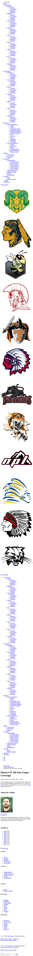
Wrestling (10, 64)
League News (10, 154)
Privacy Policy (8, 939)
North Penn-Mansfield (16, 131)
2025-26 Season (14, 163)
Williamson (13, 140)
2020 (5, 840)
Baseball (9, 6)
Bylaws (9, 173)
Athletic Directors (11, 172)
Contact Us (7, 182)
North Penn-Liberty (15, 130)
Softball (9, 94)
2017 (5, 844)
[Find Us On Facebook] (4, 757)
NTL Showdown (14, 162)
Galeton (12, 144)
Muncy (12, 147)
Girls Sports (7, 71)
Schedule (12, 7)
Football (9, 28)
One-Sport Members (12, 143)
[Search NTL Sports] (4, 760)
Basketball (10, 13)
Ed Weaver (4, 814)
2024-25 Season (14, 164)
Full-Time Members (12, 124)
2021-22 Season (14, 169)
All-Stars (6, 176)
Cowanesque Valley (15, 128)
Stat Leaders (13, 9)
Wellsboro (12, 139)
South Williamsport (15, 150)
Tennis (9, 49)
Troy (11, 137)
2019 (5, 841)
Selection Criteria (11, 179)
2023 (5, 835)
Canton (12, 127)
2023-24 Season (14, 166)
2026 (5, 831)
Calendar (6, 180)
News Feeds (10, 156)
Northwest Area (14, 149)
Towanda (12, 136)
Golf (8, 35)
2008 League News (9, 767)
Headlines (12, 12)
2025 (5, 832)
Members (7, 123)
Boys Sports (7, 5)
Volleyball (10, 115)
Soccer (9, 42)
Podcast (9, 157)
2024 (5, 834)
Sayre (11, 134)
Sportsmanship (10, 175)
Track (9, 56)
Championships (11, 160)
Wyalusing (13, 141)
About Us (7, 159)
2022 (5, 837)
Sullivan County (14, 152)
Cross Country (11, 20)
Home (5, 3)
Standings (12, 10)
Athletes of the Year (12, 170)
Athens (12, 126)
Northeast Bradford (15, 133)
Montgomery (13, 146)
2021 (5, 838)
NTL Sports (7, 2)
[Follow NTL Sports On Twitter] (4, 758)
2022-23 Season (14, 167)
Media (6, 153)
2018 (5, 842)
